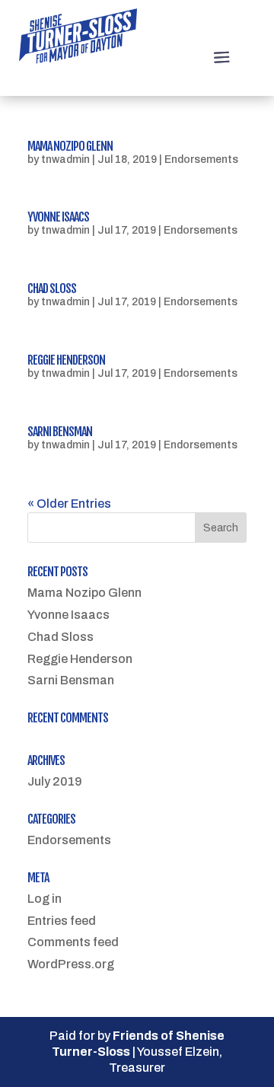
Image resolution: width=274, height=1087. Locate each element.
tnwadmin (65, 159)
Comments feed (73, 942)
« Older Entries (69, 503)
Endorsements (201, 159)
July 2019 (54, 781)
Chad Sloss (51, 288)
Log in (44, 898)
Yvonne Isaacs (58, 217)
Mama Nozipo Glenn (70, 146)
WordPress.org (70, 964)
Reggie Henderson (66, 360)
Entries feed (61, 920)
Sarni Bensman (59, 431)
